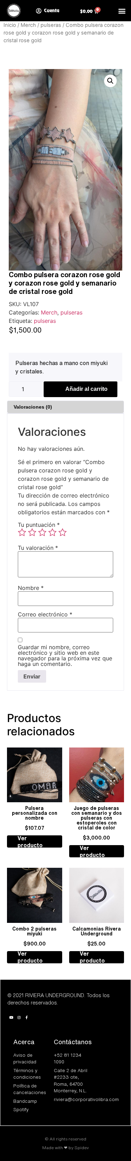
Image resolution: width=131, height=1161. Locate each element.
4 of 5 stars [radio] (52, 532)
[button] (122, 10)
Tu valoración (38, 548)
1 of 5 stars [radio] (22, 532)
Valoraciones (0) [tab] (33, 407)
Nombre (31, 588)
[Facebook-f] (26, 1017)
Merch (28, 25)
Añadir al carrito (86, 389)
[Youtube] (11, 1017)
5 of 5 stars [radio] (62, 532)
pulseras (51, 25)
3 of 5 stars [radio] (42, 532)
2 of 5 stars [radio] (32, 532)
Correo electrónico (45, 614)
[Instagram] (19, 1017)
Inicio (9, 25)
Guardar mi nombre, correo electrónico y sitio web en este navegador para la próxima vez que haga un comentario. (65, 655)
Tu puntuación (39, 525)
